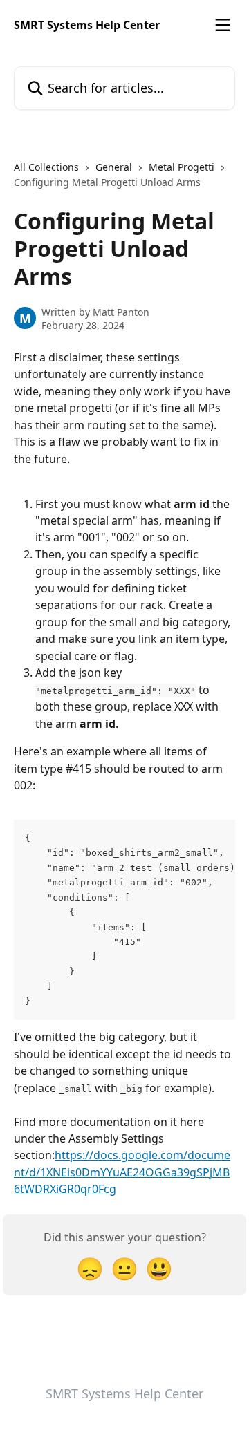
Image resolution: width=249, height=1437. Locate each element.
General (113, 166)
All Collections (46, 166)
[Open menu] (222, 25)
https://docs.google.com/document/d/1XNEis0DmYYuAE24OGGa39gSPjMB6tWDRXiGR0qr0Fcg (122, 1171)
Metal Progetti (181, 166)
